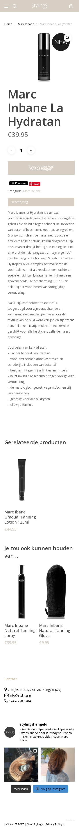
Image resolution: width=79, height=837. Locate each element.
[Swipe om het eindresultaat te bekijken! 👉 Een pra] (21, 765)
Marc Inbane (26, 24)
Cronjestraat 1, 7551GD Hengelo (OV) (34, 690)
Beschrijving (19, 202)
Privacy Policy (54, 824)
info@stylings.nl (21, 695)
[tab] (41, 202)
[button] (68, 38)
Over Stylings (35, 824)
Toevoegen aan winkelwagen (41, 167)
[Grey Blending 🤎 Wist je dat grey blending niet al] (58, 765)
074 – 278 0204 (20, 701)
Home (8, 24)
